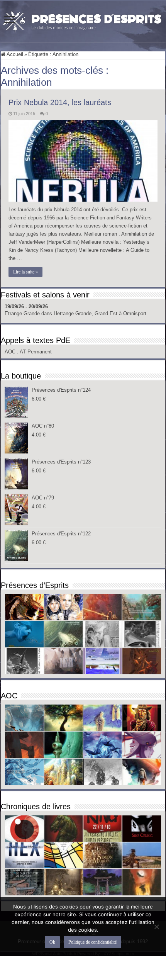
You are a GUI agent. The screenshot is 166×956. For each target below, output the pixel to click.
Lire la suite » (25, 272)
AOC (11, 352)
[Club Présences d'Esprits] (83, 20)
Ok (52, 942)
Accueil (14, 54)
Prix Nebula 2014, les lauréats (59, 102)
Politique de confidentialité (92, 942)
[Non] (156, 927)
